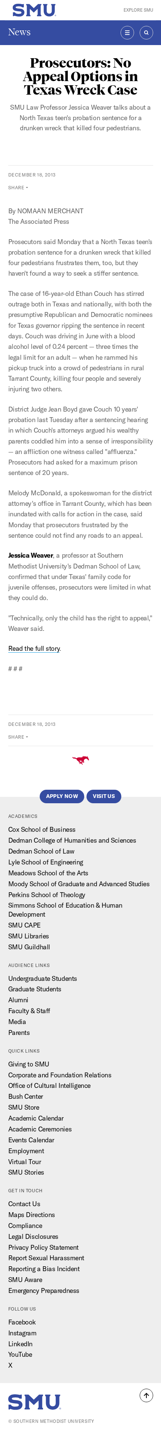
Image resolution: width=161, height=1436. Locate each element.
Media (17, 1021)
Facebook (22, 1322)
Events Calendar (31, 1140)
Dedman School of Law (41, 851)
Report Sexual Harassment (46, 1257)
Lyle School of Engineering (45, 862)
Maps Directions (31, 1214)
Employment (26, 1150)
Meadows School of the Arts (48, 873)
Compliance (25, 1225)
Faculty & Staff (29, 1010)
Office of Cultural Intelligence (49, 1085)
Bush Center (25, 1096)
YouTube (20, 1354)
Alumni (18, 1000)
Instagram (22, 1333)
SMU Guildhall (29, 947)
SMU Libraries (28, 936)
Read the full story (34, 648)
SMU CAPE (24, 925)
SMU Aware (25, 1279)
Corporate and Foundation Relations (60, 1075)
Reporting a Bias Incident (44, 1268)
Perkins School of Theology (47, 894)
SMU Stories (26, 1172)
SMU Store (23, 1107)
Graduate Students (34, 989)
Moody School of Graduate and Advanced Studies (79, 883)
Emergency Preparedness (43, 1290)
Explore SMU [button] (138, 10)
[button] (146, 1395)
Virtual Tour (24, 1161)
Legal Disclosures (33, 1236)
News (19, 32)
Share (16, 187)
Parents (19, 1032)
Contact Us (24, 1203)
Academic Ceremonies (40, 1129)
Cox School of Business (42, 829)
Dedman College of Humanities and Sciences (72, 840)
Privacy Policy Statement (43, 1247)
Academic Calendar (36, 1118)
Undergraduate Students (42, 978)
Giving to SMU (28, 1064)
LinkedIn (20, 1343)
